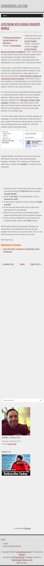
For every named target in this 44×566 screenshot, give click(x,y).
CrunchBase (16, 46)
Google (27, 41)
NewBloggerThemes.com (22, 560)
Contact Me (11, 444)
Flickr (37, 100)
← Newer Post (8, 264)
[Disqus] (21, 297)
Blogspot (24, 100)
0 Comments (25, 32)
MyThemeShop (18, 557)
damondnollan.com (14, 5)
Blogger (27, 528)
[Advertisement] (22, 500)
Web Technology (35, 32)
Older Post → (36, 264)
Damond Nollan (6, 32)
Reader (34, 41)
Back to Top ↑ (22, 563)
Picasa (32, 100)
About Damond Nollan (12, 546)
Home (22, 264)
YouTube (4, 103)
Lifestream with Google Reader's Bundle (20, 26)
